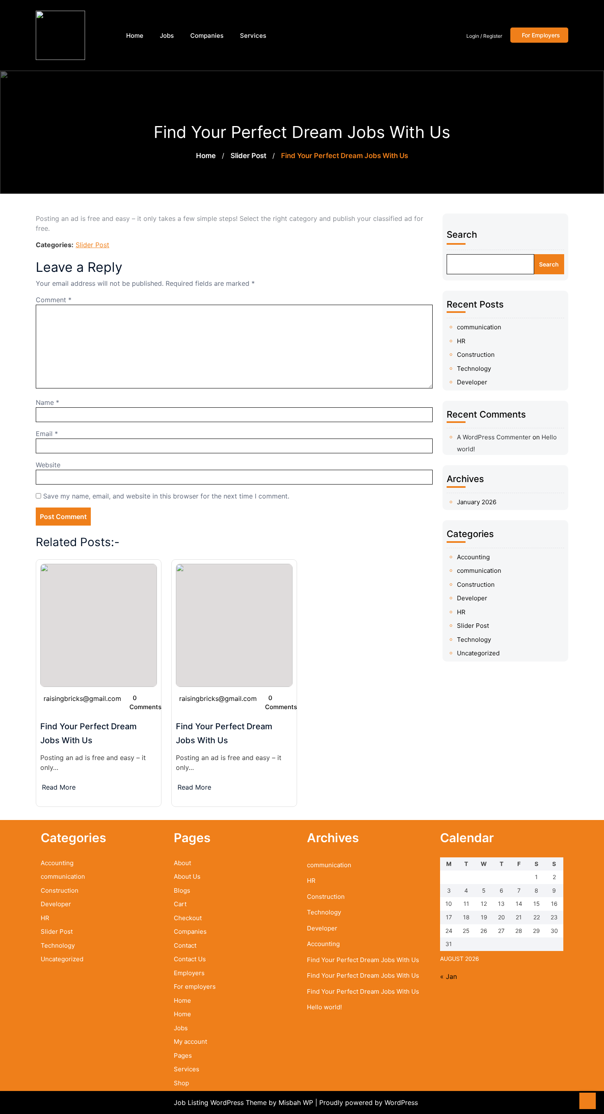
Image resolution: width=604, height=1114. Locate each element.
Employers (189, 973)
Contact (185, 945)
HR (461, 341)
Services (253, 35)
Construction (476, 354)
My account (190, 1041)
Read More (59, 787)
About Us (187, 876)
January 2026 (476, 502)
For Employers (541, 35)
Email (47, 434)
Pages (183, 1055)
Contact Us (190, 959)
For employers (195, 986)
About (182, 863)
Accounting (473, 557)
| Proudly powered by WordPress (366, 1102)
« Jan (448, 976)
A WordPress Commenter (494, 437)
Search (462, 234)
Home (134, 35)
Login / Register (484, 36)
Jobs (167, 35)
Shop (181, 1083)
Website (48, 465)
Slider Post (248, 156)
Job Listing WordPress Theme (221, 1102)
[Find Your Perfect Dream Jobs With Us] (98, 624)
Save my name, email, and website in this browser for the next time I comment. (166, 496)
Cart (180, 904)
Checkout (188, 918)
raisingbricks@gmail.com (82, 698)
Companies (207, 35)
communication (479, 327)
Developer (472, 382)
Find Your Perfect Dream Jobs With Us (363, 960)
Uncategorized (478, 653)
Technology (474, 368)
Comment (53, 300)
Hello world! (324, 1007)
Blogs (182, 890)
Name (47, 402)
